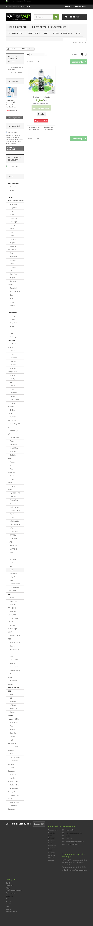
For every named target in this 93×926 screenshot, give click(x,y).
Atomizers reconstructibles (13, 779)
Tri (28, 54)
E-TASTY (12, 535)
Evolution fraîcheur (12, 404)
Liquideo (12, 396)
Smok (11, 236)
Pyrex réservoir (14, 291)
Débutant (12, 187)
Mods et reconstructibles (13, 717)
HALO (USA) (13, 448)
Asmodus (12, 260)
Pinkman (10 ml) (13, 432)
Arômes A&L (13, 660)
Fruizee (12, 462)
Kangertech (13, 208)
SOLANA (12, 559)
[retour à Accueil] (8, 49)
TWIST (11, 514)
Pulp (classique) (11, 470)
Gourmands (13, 358)
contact (74, 42)
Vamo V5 (12, 754)
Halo (11, 656)
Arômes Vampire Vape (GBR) (12, 628)
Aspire (11, 215)
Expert (11, 194)
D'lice (11, 382)
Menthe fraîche (14, 642)
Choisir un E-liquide (16, 73)
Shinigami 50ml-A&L (41, 97)
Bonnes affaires (62, 33)
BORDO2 (12, 503)
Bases (11, 598)
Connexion (69, 6)
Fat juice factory (11, 481)
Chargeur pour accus (13, 797)
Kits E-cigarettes (18, 27)
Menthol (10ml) (14, 667)
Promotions (13, 81)
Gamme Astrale (14, 584)
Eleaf (11, 211)
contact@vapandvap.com (78, 870)
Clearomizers (15, 33)
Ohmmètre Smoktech (12, 807)
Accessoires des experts (13, 790)
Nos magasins (14, 126)
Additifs (12, 663)
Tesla (11, 270)
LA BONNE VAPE (12, 540)
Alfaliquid (12, 701)
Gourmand (13, 545)
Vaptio (11, 232)
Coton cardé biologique (13, 762)
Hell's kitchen (13, 507)
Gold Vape (13, 601)
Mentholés (13, 451)
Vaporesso (13, 218)
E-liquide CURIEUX (11, 578)
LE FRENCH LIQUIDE (13, 550)
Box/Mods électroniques (12, 247)
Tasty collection (14, 524)
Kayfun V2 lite (14, 785)
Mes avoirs (66, 836)
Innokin (12, 229)
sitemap (51, 861)
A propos (51, 853)
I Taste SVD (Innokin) (13, 748)
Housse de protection (12, 307)
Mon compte (68, 826)
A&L (11, 566)
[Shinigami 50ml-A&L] (41, 80)
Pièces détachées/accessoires (49, 27)
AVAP (11, 528)
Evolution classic (12, 411)
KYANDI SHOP (14, 510)
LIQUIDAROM (14, 521)
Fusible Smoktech (11, 769)
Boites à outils (14, 802)
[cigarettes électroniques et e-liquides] (46, 2)
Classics (12, 351)
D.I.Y (46, 33)
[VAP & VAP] (18, 17)
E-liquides (34, 33)
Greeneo (12, 712)
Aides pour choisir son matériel (13, 58)
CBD (78, 33)
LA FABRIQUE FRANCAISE (13, 589)
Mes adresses (67, 839)
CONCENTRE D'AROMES (13, 620)
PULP (11, 465)
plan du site (82, 42)
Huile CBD (13, 708)
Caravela (12, 733)
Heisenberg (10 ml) (14, 425)
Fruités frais (13, 531)
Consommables (14, 757)
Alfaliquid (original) (12, 345)
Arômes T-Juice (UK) (14, 637)
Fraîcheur (12, 365)
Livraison (51, 838)
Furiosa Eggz (13, 500)
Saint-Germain (14, 400)
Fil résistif (12, 774)
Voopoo (12, 243)
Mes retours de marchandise (72, 833)
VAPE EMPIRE (14, 493)
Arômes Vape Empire (13, 651)
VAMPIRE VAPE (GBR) (12, 418)
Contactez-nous (80, 6)
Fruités (11, 354)
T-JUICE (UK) (14, 437)
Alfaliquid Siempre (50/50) (13, 370)
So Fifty (12, 379)
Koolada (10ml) (14, 670)
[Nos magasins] (15, 133)
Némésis (12, 736)
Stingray (12, 729)
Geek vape (13, 222)
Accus (11, 302)
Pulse (11, 726)
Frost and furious (12, 487)
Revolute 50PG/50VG (12, 613)
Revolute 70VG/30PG (12, 606)
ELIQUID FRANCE (12, 456)
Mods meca (13, 722)
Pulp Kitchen (13, 476)
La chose (12, 556)
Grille (81, 56)
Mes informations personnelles (73, 842)
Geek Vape (13, 274)
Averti (11, 190)
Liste (86, 56)
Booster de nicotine (12, 675)
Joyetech (12, 239)
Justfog (12, 225)
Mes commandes (68, 830)
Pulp (11, 694)
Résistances (13, 204)
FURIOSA (12, 496)
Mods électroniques (12, 741)
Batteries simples (12, 282)
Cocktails (12, 361)
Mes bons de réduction (70, 845)
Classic (12, 375)
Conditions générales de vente (52, 848)
